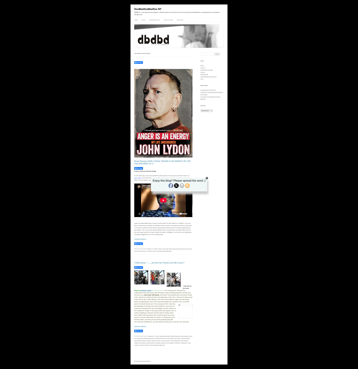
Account (202, 68)
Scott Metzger (184, 340)
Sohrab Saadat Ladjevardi (164, 251)
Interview (150, 336)
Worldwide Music (154, 20)
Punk (135, 251)
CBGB (172, 336)
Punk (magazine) (175, 340)
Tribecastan (184, 343)
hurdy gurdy (139, 338)
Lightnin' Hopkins (146, 340)
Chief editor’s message (206, 70)
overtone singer (165, 340)
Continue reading (140, 239)
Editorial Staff (204, 74)
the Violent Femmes (160, 343)
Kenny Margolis (185, 338)
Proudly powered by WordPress (142, 361)
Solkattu (136, 343)
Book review (172, 249)
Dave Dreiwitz (184, 336)
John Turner (177, 338)
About (202, 65)
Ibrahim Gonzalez (149, 338)
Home (136, 20)
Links (201, 79)
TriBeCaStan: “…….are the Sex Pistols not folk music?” (159, 262)
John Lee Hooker (169, 338)
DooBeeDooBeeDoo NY (147, 9)
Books (149, 249)
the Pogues (142, 343)
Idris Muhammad (159, 338)
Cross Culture (168, 20)
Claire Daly (177, 336)
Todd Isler (177, 343)
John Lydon (189, 249)
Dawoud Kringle (180, 249)
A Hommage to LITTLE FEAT (208, 90)
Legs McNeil (137, 340)
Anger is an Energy (163, 249)
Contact (202, 72)
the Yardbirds (170, 343)
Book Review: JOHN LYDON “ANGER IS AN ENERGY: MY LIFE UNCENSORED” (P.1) (162, 162)
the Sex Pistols (142, 251)
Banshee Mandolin (165, 336)
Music (143, 20)
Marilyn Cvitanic (146, 290)
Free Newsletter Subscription (208, 76)
